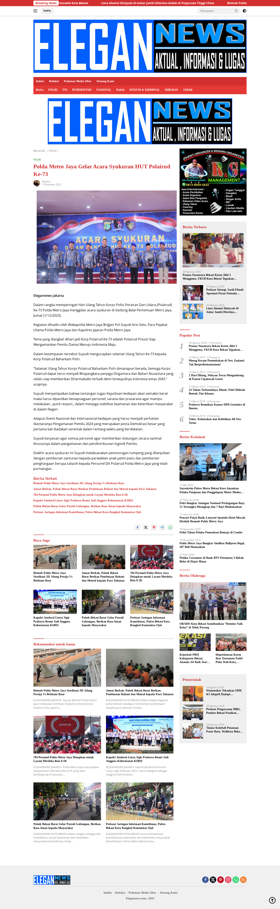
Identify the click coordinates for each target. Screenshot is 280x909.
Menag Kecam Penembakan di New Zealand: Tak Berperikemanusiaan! (217, 362)
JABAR (187, 89)
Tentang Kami (105, 81)
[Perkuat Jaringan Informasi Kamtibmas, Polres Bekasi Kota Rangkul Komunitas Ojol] (152, 602)
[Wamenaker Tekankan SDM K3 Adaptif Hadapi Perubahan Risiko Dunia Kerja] (193, 693)
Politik (120, 89)
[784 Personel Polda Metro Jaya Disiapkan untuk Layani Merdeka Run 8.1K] (152, 557)
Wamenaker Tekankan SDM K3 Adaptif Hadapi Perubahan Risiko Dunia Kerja (223, 692)
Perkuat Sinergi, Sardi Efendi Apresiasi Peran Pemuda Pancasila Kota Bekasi (224, 291)
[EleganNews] (140, 46)
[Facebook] (205, 880)
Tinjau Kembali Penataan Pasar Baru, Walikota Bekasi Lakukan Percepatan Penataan (224, 729)
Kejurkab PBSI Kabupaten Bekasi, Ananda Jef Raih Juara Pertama (194, 658)
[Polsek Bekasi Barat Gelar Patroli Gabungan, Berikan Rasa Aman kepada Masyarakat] (103, 602)
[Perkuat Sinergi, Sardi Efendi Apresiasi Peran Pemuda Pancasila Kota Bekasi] (193, 292)
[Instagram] (228, 880)
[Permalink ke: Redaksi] (36, 183)
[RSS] (243, 880)
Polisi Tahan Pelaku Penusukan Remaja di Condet (211, 532)
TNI (64, 89)
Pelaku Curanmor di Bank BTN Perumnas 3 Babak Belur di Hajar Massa (212, 559)
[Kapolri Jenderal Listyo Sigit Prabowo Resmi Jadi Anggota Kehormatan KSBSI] (55, 602)
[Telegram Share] (162, 527)
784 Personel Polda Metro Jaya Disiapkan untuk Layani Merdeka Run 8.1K (80, 494)
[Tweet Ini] (146, 527)
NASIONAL (103, 89)
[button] (236, 10)
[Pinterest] (220, 880)
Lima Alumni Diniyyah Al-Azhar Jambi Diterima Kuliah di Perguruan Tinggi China (114, 3)
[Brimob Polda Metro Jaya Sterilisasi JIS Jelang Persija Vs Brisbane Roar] (55, 557)
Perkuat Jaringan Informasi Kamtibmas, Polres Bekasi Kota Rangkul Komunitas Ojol (87, 512)
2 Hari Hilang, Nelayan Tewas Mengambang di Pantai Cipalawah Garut (216, 377)
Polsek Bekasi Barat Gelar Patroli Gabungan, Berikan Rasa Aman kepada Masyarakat (87, 506)
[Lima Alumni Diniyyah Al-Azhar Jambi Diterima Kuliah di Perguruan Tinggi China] (193, 311)
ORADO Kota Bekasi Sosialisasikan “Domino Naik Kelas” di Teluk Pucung (211, 625)
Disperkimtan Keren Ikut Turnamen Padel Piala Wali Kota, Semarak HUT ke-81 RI (230, 658)
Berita (39, 89)
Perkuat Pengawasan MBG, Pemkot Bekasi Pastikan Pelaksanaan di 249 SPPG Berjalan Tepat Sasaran (223, 711)
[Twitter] (213, 880)
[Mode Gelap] (244, 10)
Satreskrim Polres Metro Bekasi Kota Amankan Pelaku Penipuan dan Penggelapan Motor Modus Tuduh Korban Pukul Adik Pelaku (210, 490)
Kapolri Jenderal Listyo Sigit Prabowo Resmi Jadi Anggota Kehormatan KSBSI (83, 500)
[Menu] (36, 10)
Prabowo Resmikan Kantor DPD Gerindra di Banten (217, 406)
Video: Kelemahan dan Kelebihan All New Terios (215, 421)
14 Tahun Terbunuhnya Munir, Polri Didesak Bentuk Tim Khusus (217, 391)
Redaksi (54, 81)
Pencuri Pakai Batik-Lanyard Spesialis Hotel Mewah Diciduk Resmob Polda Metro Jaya (212, 519)
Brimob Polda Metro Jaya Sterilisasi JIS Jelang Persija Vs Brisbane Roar (78, 483)
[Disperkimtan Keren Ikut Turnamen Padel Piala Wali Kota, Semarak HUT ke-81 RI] (231, 642)
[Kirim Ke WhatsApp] (170, 527)
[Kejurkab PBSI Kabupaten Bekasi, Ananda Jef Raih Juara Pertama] (195, 642)
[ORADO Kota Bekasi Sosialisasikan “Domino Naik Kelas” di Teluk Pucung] (213, 601)
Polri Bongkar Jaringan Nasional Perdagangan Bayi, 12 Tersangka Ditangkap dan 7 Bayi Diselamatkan (212, 505)
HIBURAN (171, 89)
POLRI (52, 89)
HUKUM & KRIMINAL (145, 89)
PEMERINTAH (81, 89)
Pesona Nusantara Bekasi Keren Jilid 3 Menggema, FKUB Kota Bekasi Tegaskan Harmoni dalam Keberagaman (208, 277)
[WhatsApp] (235, 880)
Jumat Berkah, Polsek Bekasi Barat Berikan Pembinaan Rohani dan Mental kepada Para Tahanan (94, 489)
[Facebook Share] (137, 527)
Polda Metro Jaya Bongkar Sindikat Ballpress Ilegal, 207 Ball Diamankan (212, 545)
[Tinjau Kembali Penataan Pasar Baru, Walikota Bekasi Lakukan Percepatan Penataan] (193, 731)
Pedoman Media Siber (77, 81)
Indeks (47, 10)
